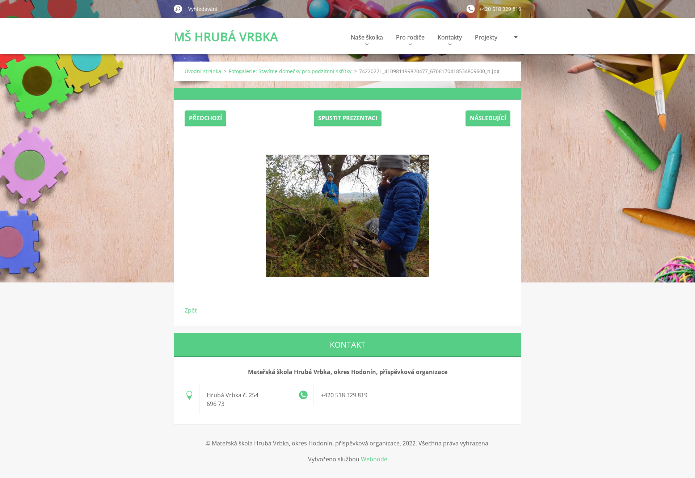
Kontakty (450, 37)
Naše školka (367, 37)
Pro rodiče (410, 37)
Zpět (191, 310)
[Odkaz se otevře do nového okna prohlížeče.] (347, 215)
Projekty (486, 37)
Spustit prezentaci (347, 118)
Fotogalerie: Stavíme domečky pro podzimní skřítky (290, 71)
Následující (488, 118)
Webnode (374, 459)
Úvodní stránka (203, 71)
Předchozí (205, 118)
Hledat (178, 8)
